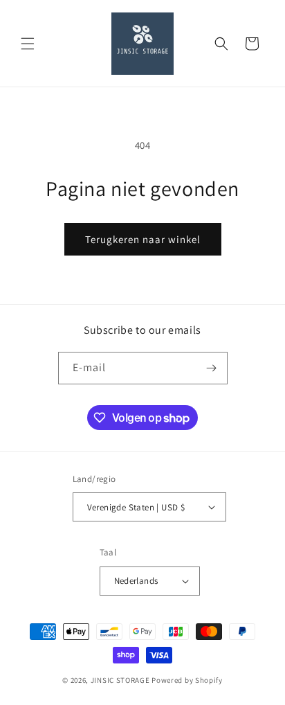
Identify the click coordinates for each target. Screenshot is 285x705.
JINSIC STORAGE (120, 680)
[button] (27, 43)
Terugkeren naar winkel (143, 239)
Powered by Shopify (187, 680)
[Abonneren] (211, 368)
